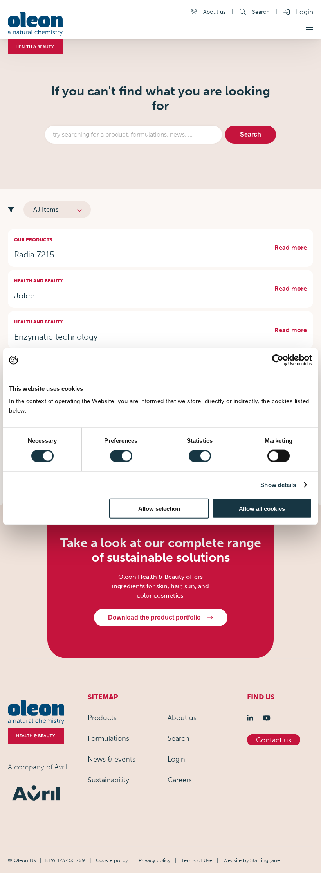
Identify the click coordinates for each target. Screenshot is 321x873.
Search (260, 11)
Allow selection (159, 508)
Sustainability (108, 780)
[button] (309, 27)
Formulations (108, 738)
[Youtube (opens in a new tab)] (268, 718)
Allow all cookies (262, 508)
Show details (278, 484)
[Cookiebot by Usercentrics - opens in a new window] (277, 360)
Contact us (273, 740)
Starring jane (265, 860)
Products (102, 717)
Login (304, 12)
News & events (111, 759)
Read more (290, 247)
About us (214, 11)
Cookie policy (112, 860)
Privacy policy (154, 860)
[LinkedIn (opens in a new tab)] (251, 718)
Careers (180, 780)
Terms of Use (196, 860)
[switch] (121, 456)
